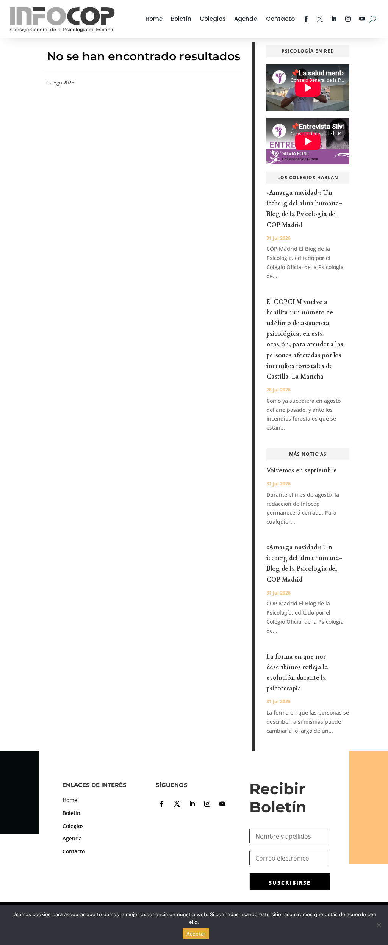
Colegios (213, 19)
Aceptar (196, 934)
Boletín (181, 19)
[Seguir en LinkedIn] (192, 804)
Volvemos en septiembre (301, 470)
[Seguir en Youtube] (222, 804)
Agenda (246, 19)
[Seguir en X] (177, 804)
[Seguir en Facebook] (162, 804)
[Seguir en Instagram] (207, 804)
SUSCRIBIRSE (290, 882)
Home (154, 19)
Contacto (280, 19)
